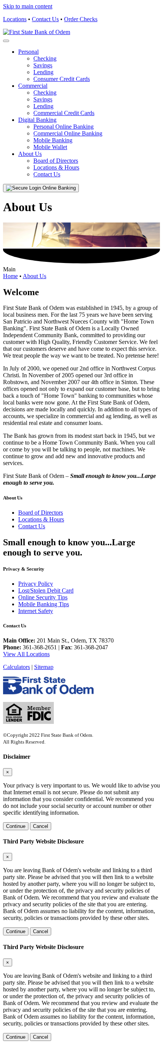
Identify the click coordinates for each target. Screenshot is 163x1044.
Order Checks (80, 19)
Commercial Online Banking (67, 133)
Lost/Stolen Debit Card (46, 590)
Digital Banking (37, 120)
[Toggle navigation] (6, 41)
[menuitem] (89, 65)
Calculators (16, 667)
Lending (43, 72)
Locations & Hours (56, 167)
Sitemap (43, 667)
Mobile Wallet (50, 147)
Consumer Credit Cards (61, 79)
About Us (30, 154)
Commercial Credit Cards (63, 113)
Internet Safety (35, 611)
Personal (28, 51)
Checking (44, 58)
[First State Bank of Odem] (36, 32)
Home (10, 276)
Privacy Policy (35, 583)
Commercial (32, 85)
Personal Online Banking (63, 126)
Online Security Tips (42, 597)
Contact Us (45, 19)
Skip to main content (27, 6)
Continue (15, 826)
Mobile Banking (52, 140)
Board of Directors (55, 160)
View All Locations (26, 654)
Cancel (40, 826)
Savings (42, 65)
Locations (15, 19)
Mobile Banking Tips (43, 604)
